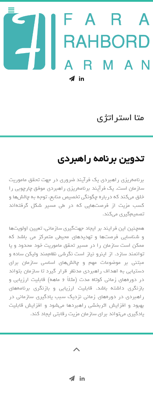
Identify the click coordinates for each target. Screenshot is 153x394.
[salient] (76, 41)
